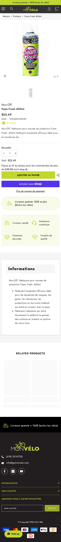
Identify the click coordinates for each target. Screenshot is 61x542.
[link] (17, 399)
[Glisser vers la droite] (56, 424)
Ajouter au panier (28, 175)
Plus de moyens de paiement (30, 191)
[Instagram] (13, 471)
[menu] (3, 9)
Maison (6, 16)
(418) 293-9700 (14, 456)
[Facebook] (4, 471)
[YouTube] (21, 471)
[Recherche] (11, 9)
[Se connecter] (49, 8)
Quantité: (6, 147)
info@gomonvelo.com (17, 462)
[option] (30, 50)
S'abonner (52, 508)
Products (17, 16)
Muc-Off (6, 105)
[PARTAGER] (57, 175)
